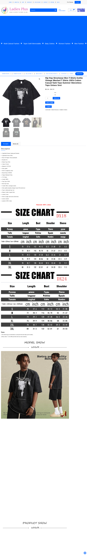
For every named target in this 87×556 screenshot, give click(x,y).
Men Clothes (39, 73)
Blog (58, 2)
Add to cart (56, 98)
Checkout (29, 2)
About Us (16, 2)
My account (38, 2)
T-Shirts (71, 73)
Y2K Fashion (64, 73)
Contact (45, 2)
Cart (23, 2)
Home (10, 2)
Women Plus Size (17, 73)
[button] (39, 79)
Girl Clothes (28, 73)
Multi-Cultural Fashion (51, 73)
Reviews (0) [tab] (15, 143)
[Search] (55, 10)
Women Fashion (5, 73)
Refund (52, 2)
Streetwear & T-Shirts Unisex (59, 109)
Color (55, 92)
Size (55, 94)
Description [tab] (5, 143)
